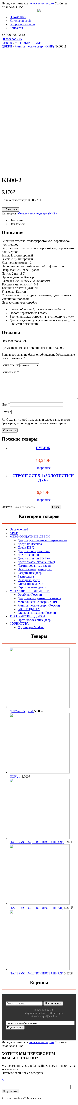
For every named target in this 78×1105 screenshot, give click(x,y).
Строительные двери (32, 587)
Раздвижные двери (30, 573)
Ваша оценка (10, 365)
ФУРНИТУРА (19, 623)
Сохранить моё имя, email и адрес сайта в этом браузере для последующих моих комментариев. (36, 421)
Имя (6, 404)
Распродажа (26, 576)
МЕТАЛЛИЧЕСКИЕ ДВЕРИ (30, 591)
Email (6, 412)
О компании (18, 17)
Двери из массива (30, 544)
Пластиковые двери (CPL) (35, 569)
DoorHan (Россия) (30, 594)
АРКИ (14, 533)
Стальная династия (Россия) (37, 612)
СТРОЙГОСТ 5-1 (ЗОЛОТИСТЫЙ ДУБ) (43, 478)
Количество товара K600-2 (20, 200)
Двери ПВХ (26, 547)
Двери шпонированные (34, 551)
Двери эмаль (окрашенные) (36, 562)
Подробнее (43, 468)
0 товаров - (12, 39)
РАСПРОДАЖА (29, 609)
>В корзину (10, 209)
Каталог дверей (20, 20)
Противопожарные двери (35, 620)
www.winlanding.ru (41, 3)
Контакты (16, 28)
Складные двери (29, 580)
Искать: (7, 507)
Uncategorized (19, 529)
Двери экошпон (28, 554)
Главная (7, 42)
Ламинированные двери (34, 565)
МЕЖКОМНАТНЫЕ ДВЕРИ (30, 536)
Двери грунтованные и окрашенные (42, 540)
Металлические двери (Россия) (39, 605)
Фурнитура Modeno (31, 627)
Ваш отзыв (10, 372)
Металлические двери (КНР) (34, 46)
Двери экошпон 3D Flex (34, 558)
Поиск (55, 507)
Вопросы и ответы (22, 24)
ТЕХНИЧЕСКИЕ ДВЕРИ (27, 616)
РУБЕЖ (43, 448)
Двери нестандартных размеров (39, 598)
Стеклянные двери (30, 583)
